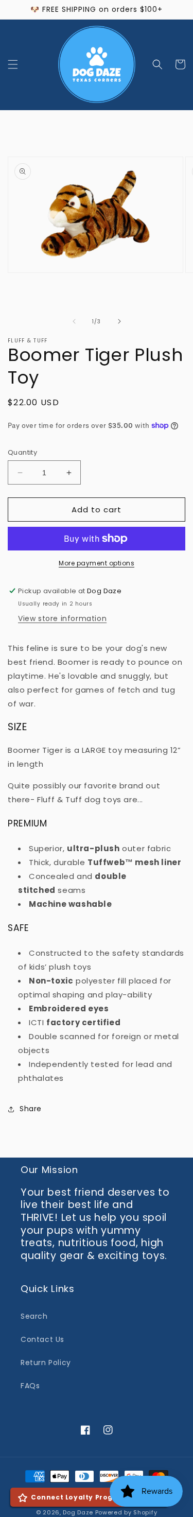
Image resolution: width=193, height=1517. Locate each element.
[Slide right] (119, 321)
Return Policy (46, 1362)
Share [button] (31, 1109)
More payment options (96, 563)
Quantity (22, 452)
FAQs (30, 1386)
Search (34, 1316)
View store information (62, 618)
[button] (13, 64)
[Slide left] (74, 321)
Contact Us (42, 1339)
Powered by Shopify (126, 1512)
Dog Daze (78, 1512)
